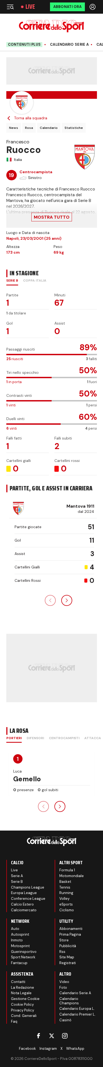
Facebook (27, 1048)
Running (66, 892)
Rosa (29, 128)
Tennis (64, 887)
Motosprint (20, 946)
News (13, 128)
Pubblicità (67, 946)
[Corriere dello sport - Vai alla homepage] (51, 26)
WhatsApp (75, 1048)
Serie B (17, 881)
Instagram (48, 1048)
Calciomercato (24, 910)
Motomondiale (71, 876)
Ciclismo (66, 910)
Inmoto (17, 940)
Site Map (66, 957)
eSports (66, 904)
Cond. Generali (24, 1015)
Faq (14, 1021)
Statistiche (74, 128)
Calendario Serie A (69, 44)
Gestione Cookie (25, 998)
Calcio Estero (22, 904)
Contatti (18, 981)
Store (64, 940)
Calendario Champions (69, 1000)
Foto (63, 987)
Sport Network (23, 957)
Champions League (27, 887)
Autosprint (20, 934)
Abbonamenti (70, 928)
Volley (64, 898)
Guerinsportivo (24, 951)
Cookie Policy (22, 1004)
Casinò (65, 1020)
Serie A (17, 876)
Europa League (24, 892)
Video (64, 981)
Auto (15, 928)
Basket (65, 881)
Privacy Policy (22, 1010)
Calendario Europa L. (77, 1008)
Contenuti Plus (24, 44)
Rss (62, 951)
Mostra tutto (51, 217)
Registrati (67, 963)
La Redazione (22, 987)
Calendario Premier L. (77, 1014)
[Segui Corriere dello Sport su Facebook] (38, 1036)
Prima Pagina (70, 934)
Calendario (49, 128)
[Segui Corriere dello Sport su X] (51, 1036)
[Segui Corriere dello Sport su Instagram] (65, 1036)
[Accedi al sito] (93, 7)
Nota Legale (21, 993)
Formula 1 (67, 870)
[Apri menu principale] (10, 7)
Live (30, 7)
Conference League (28, 898)
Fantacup (19, 963)
